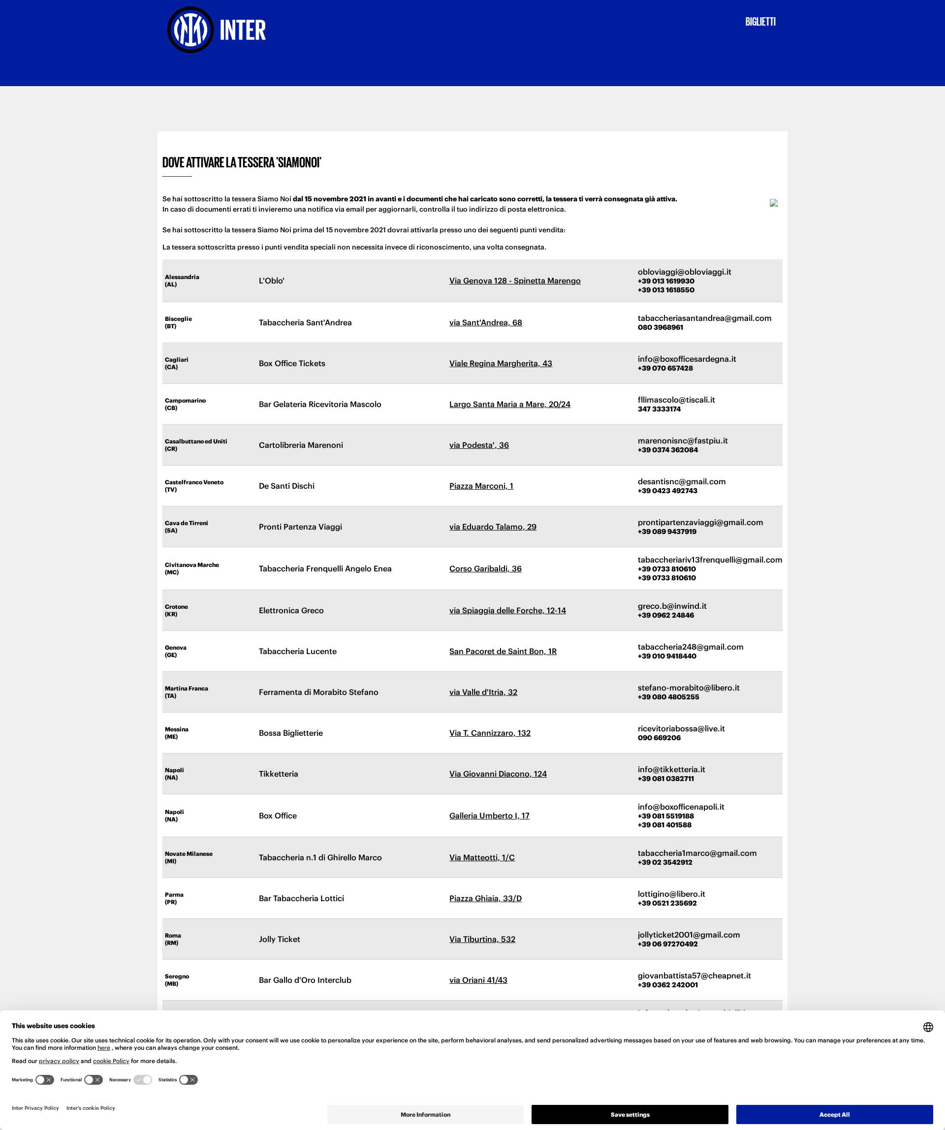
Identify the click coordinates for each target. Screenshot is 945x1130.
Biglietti (761, 21)
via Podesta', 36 (479, 445)
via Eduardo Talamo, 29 (492, 527)
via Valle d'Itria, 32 (483, 692)
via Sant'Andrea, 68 (485, 322)
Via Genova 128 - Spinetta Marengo (515, 280)
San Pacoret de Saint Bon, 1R (503, 651)
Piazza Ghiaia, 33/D (485, 898)
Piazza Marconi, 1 (481, 486)
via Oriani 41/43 (478, 980)
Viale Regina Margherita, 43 (500, 363)
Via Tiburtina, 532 (482, 939)
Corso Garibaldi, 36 (485, 568)
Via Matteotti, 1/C (482, 857)
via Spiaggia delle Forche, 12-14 (507, 610)
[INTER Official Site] (226, 29)
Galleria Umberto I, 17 (489, 815)
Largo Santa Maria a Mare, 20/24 (509, 404)
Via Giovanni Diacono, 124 (498, 774)
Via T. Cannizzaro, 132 (490, 733)
